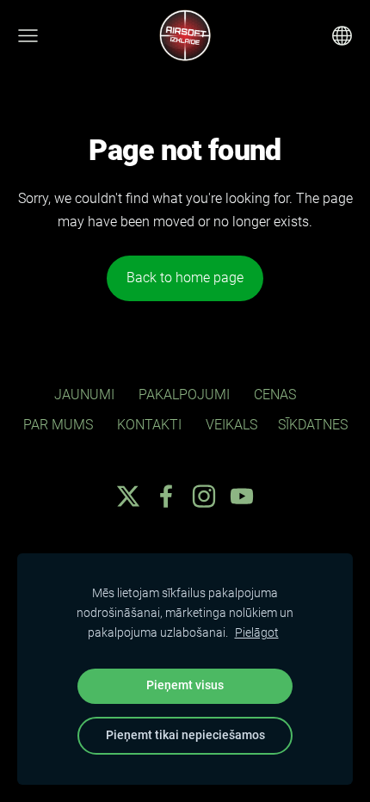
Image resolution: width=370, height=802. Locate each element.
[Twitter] (128, 496)
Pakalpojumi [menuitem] (184, 394)
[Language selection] (342, 35)
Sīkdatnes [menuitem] (313, 424)
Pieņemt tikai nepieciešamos (185, 735)
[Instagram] (204, 496)
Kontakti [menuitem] (149, 424)
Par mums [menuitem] (58, 424)
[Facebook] (166, 496)
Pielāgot (257, 633)
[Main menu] (28, 35)
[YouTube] (242, 496)
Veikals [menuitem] (231, 424)
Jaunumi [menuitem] (84, 394)
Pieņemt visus (185, 685)
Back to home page (185, 277)
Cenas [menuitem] (275, 394)
